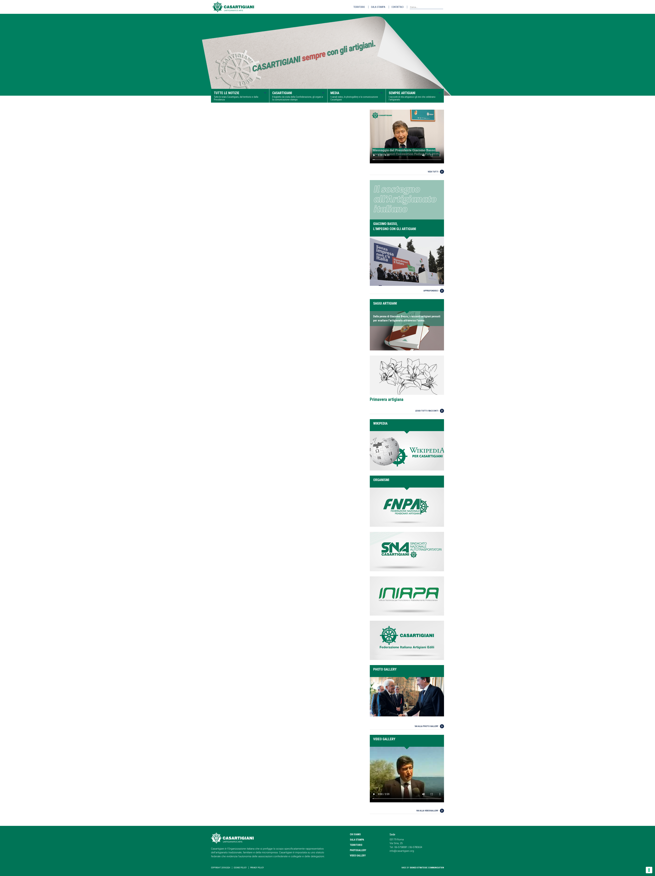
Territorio (359, 7)
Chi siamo (355, 834)
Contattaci (397, 7)
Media (354, 96)
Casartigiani (297, 96)
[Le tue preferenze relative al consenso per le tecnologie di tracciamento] (649, 870)
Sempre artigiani (412, 96)
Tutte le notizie (236, 96)
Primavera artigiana (386, 399)
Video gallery (358, 855)
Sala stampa (378, 7)
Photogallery (358, 850)
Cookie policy (240, 867)
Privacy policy (257, 867)
